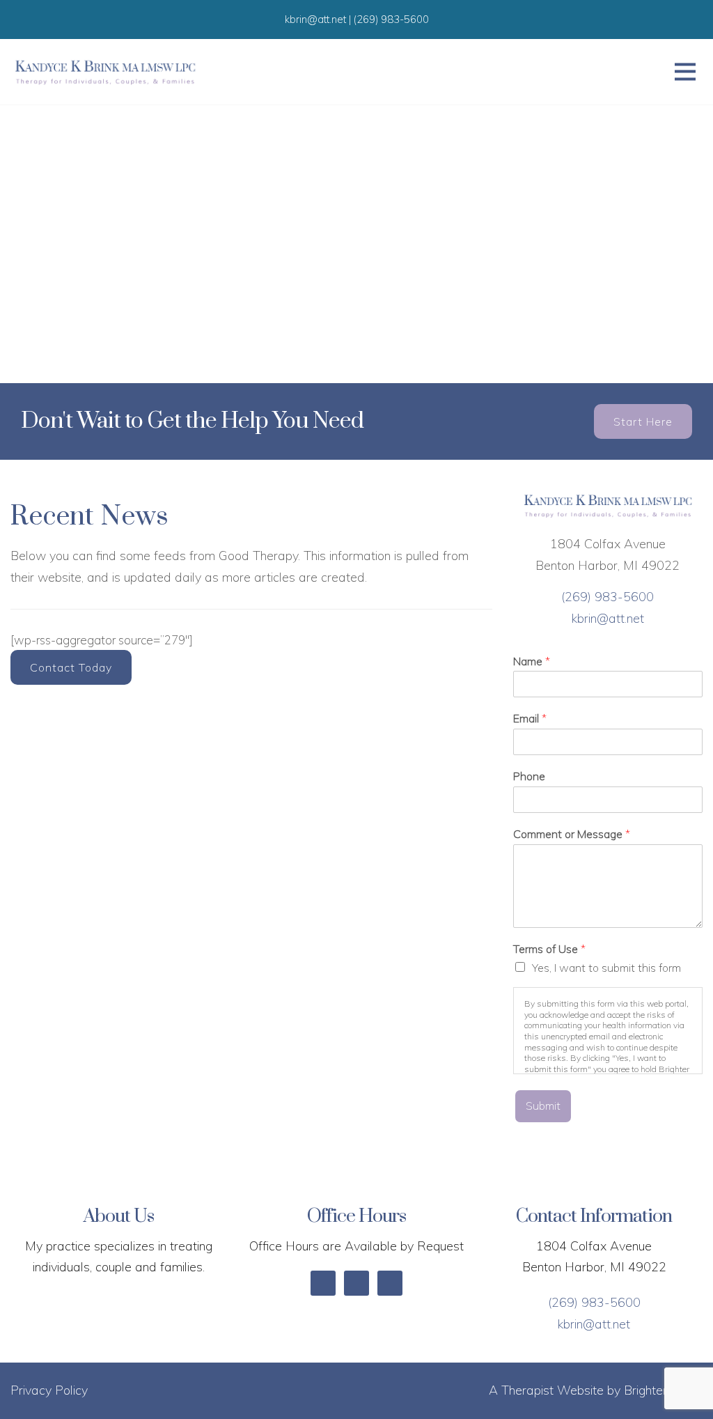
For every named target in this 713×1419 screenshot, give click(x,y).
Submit (543, 1105)
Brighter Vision (663, 1390)
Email (530, 718)
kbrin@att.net (608, 618)
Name (531, 661)
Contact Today (71, 667)
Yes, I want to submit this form (606, 968)
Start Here (643, 421)
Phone (529, 776)
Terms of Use (549, 949)
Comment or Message (571, 834)
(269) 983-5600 (607, 597)
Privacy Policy (49, 1390)
